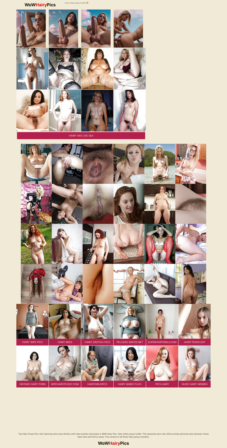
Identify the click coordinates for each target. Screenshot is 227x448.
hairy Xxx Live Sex (81, 135)
